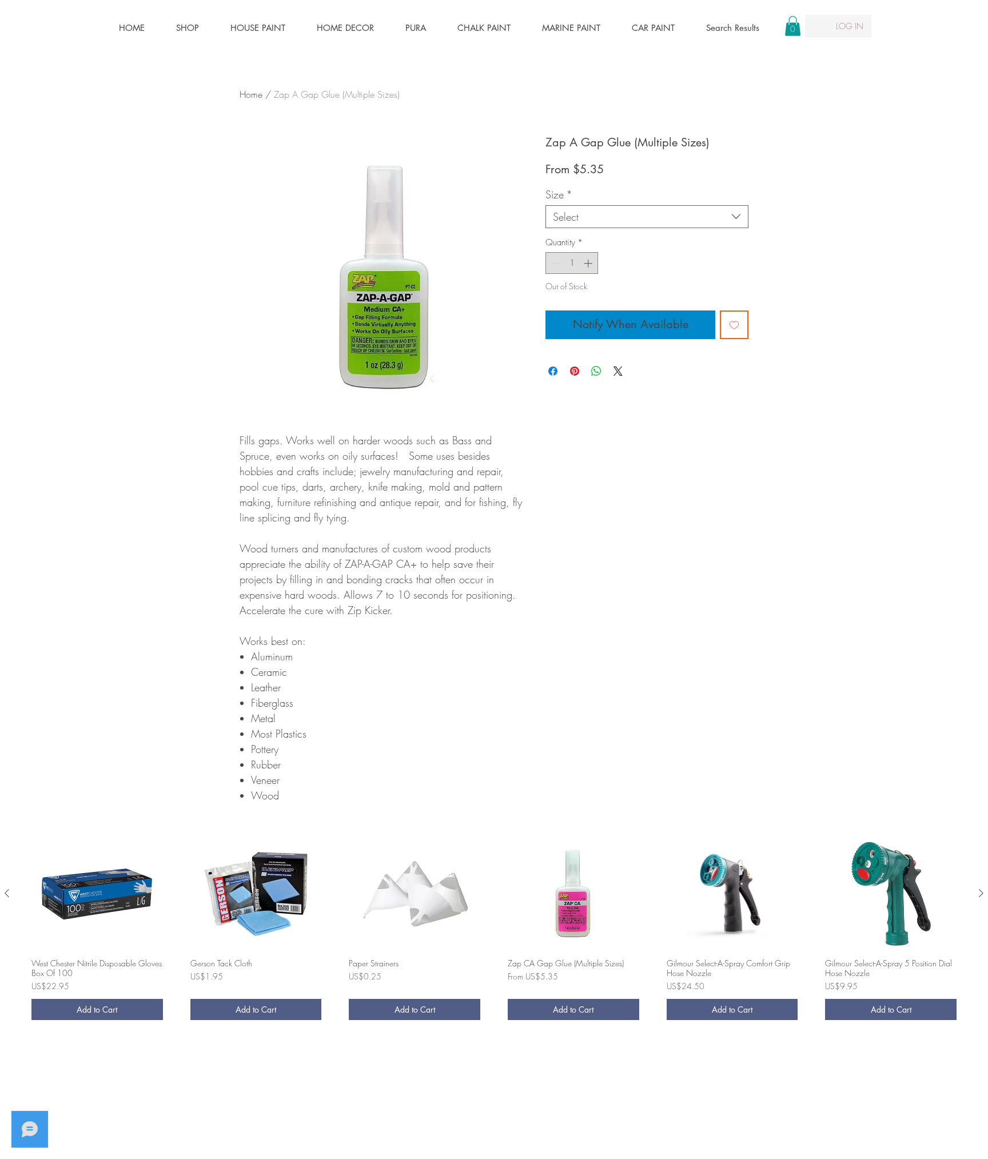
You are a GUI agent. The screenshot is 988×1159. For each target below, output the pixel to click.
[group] (494, 933)
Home (251, 94)
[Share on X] (618, 371)
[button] (792, 26)
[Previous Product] (7, 893)
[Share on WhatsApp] (596, 371)
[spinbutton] (572, 263)
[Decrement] (555, 263)
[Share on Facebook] (553, 371)
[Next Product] (981, 893)
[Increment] (589, 263)
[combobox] (646, 216)
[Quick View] (97, 894)
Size (558, 194)
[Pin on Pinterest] (574, 371)
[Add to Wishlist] (734, 324)
